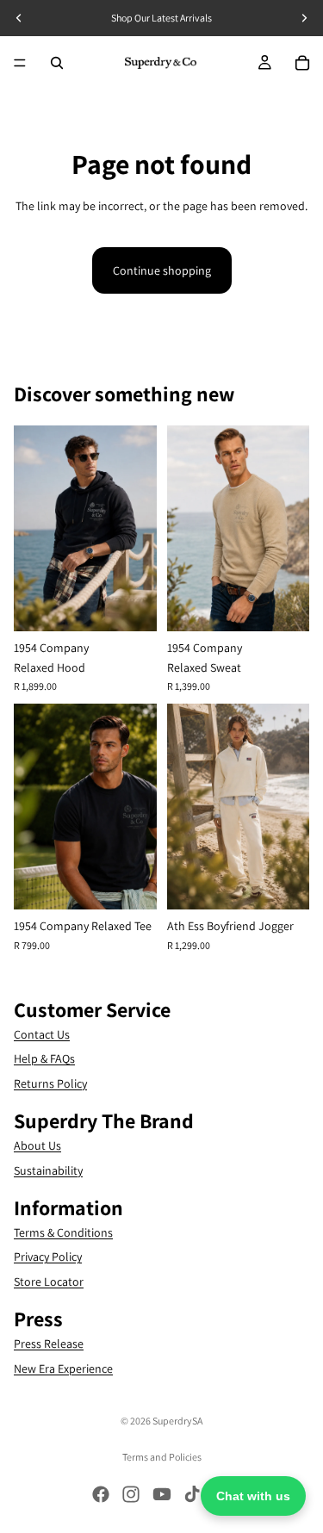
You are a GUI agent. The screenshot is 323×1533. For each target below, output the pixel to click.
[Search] (57, 63)
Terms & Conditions (63, 1231)
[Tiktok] (192, 1494)
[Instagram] (131, 1494)
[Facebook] (100, 1494)
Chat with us (253, 1496)
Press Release (49, 1343)
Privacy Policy (48, 1256)
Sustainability (48, 1169)
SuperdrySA (177, 1420)
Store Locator (49, 1280)
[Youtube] (162, 1494)
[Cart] (302, 63)
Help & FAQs (44, 1058)
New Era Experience (63, 1367)
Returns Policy (50, 1082)
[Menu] (20, 63)
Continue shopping (162, 270)
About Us (37, 1145)
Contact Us (42, 1034)
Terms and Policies (162, 1456)
